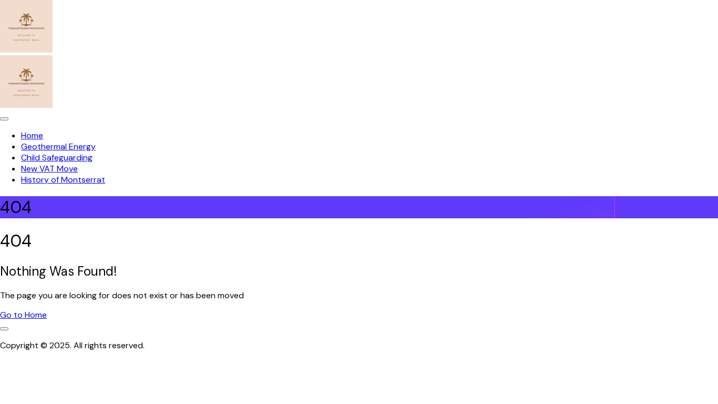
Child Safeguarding (57, 157)
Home (32, 135)
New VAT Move (49, 168)
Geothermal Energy (58, 146)
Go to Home (23, 314)
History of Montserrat (63, 179)
